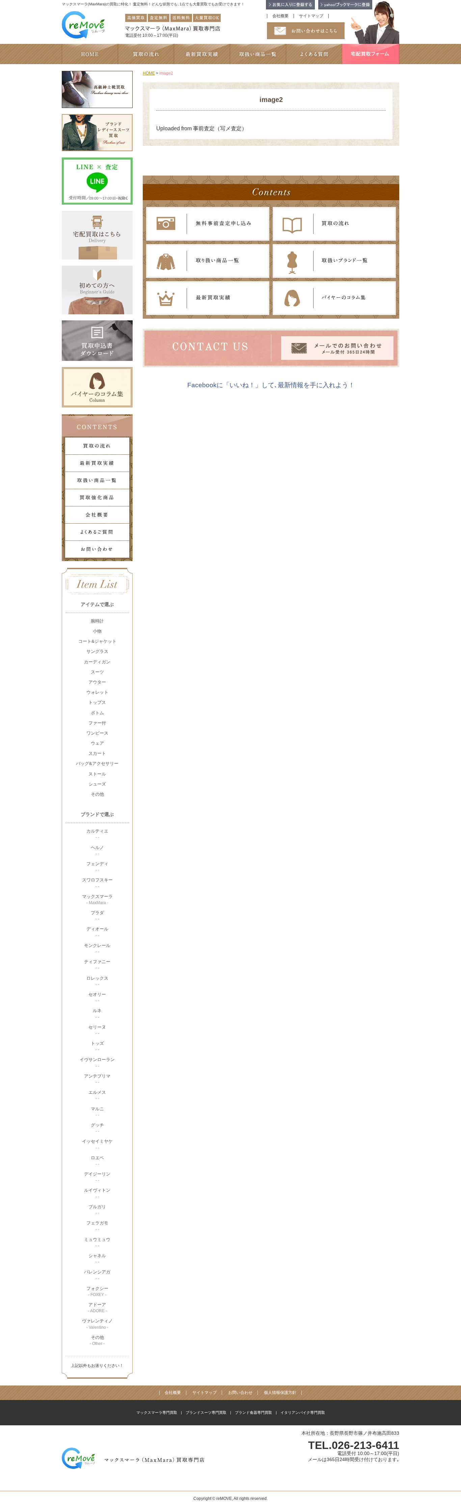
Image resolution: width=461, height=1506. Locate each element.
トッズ (97, 1046)
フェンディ (97, 866)
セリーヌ (97, 1030)
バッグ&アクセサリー (97, 763)
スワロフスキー (97, 883)
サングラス (97, 651)
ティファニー (97, 964)
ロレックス (97, 981)
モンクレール (97, 948)
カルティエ (97, 834)
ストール (97, 773)
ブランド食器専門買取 (253, 1412)
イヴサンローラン (97, 1062)
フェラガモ (97, 1226)
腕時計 (97, 621)
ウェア (97, 743)
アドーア (97, 1307)
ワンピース (97, 733)
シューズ (97, 784)
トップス (97, 702)
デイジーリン (97, 1177)
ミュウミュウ (97, 1242)
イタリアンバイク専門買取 (302, 1412)
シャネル (97, 1258)
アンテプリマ (97, 1079)
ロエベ (97, 1160)
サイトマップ (311, 16)
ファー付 (97, 722)
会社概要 (280, 16)
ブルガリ (97, 1209)
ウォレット (97, 692)
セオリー (97, 997)
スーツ (97, 672)
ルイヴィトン (97, 1193)
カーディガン (97, 661)
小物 (97, 631)
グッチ (97, 1128)
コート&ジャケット (97, 641)
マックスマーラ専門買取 (156, 1412)
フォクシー (97, 1291)
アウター (97, 682)
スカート (97, 753)
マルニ (97, 1111)
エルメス (97, 1095)
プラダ (97, 915)
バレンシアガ (97, 1274)
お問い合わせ (240, 1393)
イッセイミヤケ (97, 1144)
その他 (97, 794)
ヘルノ (97, 850)
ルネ (97, 1013)
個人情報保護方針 (280, 1393)
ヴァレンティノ (97, 1323)
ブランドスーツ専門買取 (206, 1412)
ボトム (97, 712)
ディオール (97, 931)
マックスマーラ (97, 899)
